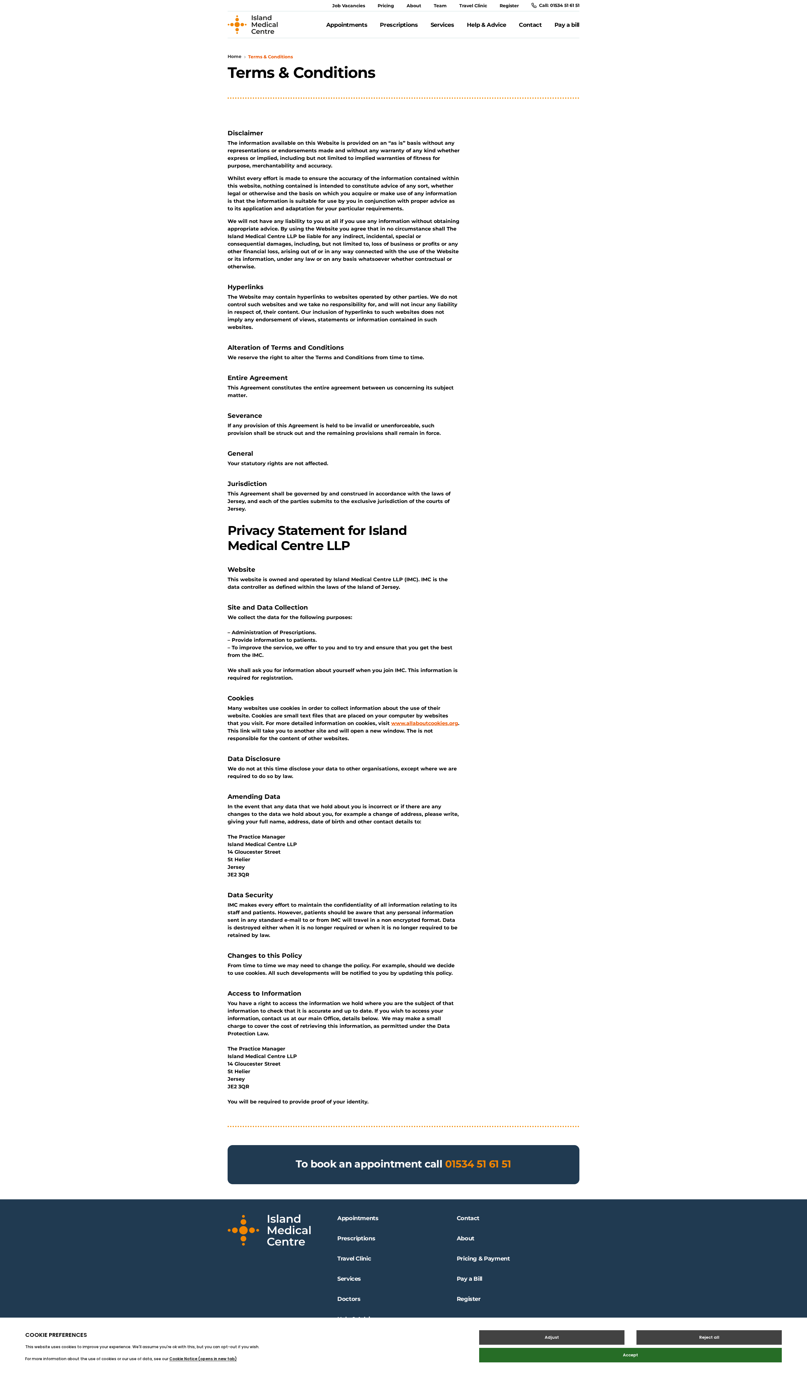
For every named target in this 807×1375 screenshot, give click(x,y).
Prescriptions (399, 24)
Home (234, 56)
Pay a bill (566, 24)
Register (509, 6)
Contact (530, 24)
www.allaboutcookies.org (424, 723)
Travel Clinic (473, 6)
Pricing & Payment (483, 1258)
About (414, 6)
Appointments (347, 24)
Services (442, 24)
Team (440, 6)
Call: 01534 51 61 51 (559, 5)
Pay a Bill (469, 1278)
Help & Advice (486, 24)
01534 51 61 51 (478, 1164)
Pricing (386, 6)
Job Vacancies (348, 6)
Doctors (348, 1299)
